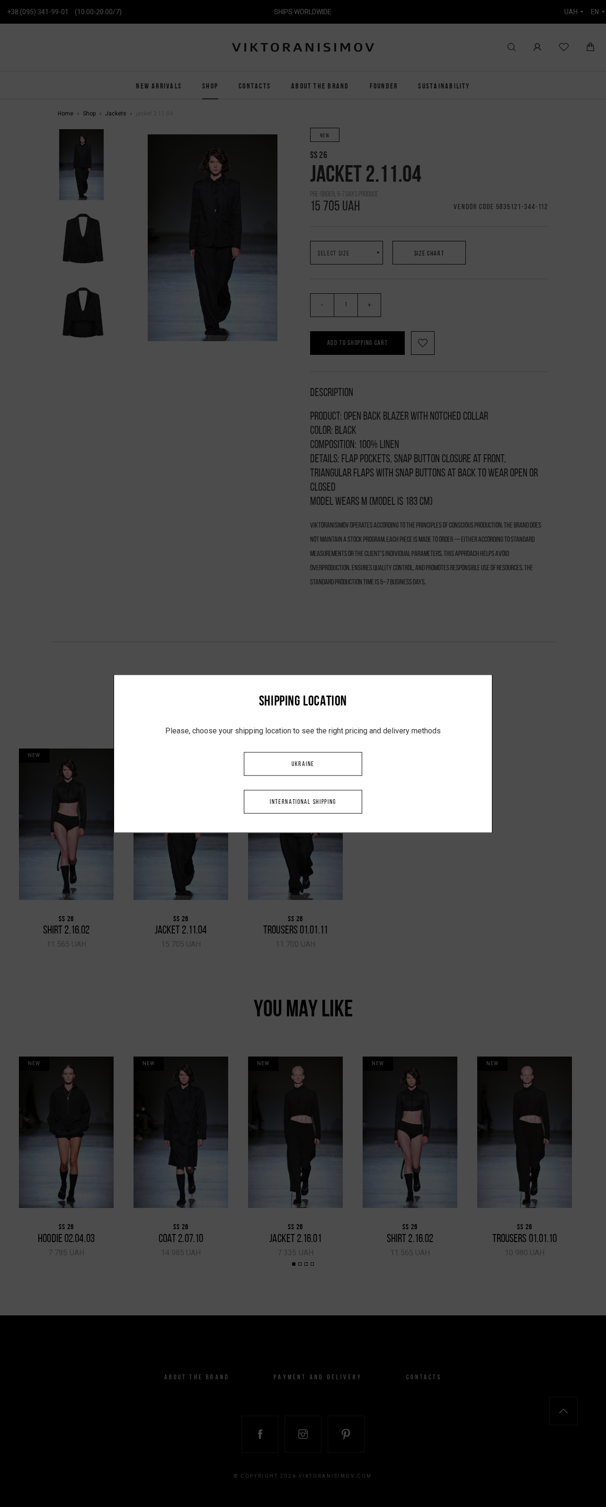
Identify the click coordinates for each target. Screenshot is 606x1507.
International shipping (303, 801)
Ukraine (303, 763)
